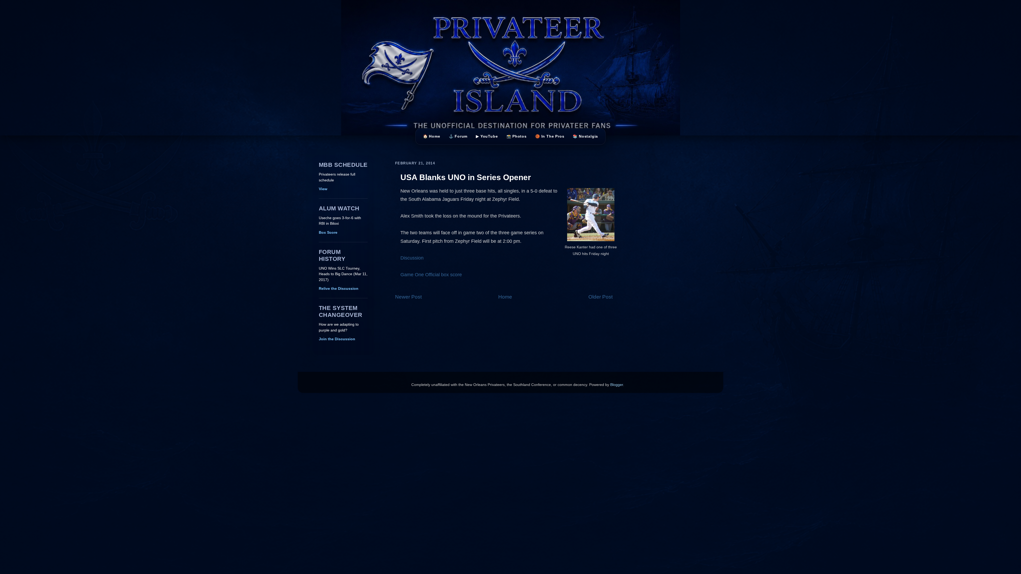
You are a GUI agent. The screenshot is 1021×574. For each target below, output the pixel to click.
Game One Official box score (431, 274)
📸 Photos (517, 136)
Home (505, 297)
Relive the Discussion (338, 289)
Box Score (328, 233)
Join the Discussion (337, 339)
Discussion (412, 258)
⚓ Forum (458, 136)
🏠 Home (431, 136)
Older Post (600, 297)
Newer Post (408, 297)
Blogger (616, 385)
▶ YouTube (487, 136)
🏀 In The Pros (549, 136)
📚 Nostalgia (585, 136)
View (323, 189)
